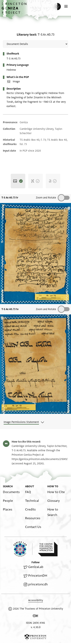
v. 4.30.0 (35, 627)
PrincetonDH (37, 576)
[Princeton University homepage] (35, 637)
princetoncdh (38, 584)
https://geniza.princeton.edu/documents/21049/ (40, 459)
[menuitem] (11, 492)
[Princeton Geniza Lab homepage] (22, 549)
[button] (14, 10)
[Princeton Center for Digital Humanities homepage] (48, 549)
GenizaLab (35, 567)
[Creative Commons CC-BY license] (35, 616)
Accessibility (35, 600)
